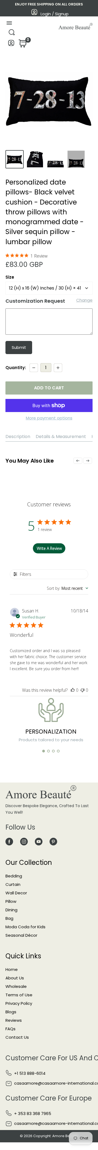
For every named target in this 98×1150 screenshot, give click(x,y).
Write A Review (49, 548)
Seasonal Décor (21, 935)
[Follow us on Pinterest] (53, 841)
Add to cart (49, 388)
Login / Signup (55, 14)
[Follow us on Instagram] (24, 841)
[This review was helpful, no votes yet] (73, 690)
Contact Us (17, 1037)
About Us (14, 978)
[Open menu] (9, 24)
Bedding (13, 876)
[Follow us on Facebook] (9, 841)
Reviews (13, 1020)
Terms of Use (18, 995)
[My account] (11, 44)
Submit (19, 347)
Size (9, 277)
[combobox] (67, 588)
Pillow (10, 901)
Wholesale (16, 986)
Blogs (10, 1012)
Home (11, 969)
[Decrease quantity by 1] (33, 367)
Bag (9, 918)
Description (17, 436)
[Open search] (11, 34)
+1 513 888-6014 (29, 1073)
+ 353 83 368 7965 (32, 1113)
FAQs (10, 1029)
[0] (22, 45)
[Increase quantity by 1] (58, 367)
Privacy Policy (18, 1003)
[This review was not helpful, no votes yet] (82, 690)
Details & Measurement (61, 436)
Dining (11, 910)
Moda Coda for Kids (25, 927)
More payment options (49, 418)
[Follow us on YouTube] (38, 841)
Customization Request (35, 300)
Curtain (12, 884)
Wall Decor (16, 893)
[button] (43, 751)
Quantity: (15, 367)
